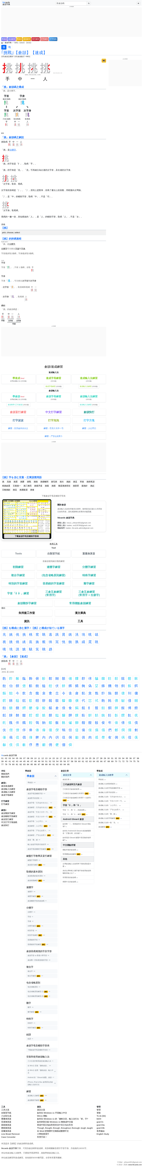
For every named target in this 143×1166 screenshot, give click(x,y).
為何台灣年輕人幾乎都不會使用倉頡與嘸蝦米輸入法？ (77, 872)
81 (17, 764)
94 (65, 764)
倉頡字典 (8, 43)
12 (42, 758)
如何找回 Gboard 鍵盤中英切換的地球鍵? (77, 839)
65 (98, 761)
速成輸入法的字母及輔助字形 (110, 788)
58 (72, 761)
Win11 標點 (42, 1116)
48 (35, 761)
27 (97, 758)
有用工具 (54, 544)
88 (43, 764)
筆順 (99, 1113)
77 (2, 764)
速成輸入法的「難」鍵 (107, 814)
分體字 (13, 150)
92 (57, 764)
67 (105, 761)
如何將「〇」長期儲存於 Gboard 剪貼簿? (77, 825)
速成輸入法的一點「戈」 (108, 822)
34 (123, 758)
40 (6, 761)
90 (50, 764)
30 (108, 758)
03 (10, 758)
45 (24, 761)
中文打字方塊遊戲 (9, 822)
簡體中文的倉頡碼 (70, 882)
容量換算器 (6, 1131)
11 (39, 758)
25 (90, 758)
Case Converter (8, 1137)
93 (61, 764)
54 (57, 761)
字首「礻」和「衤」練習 (75, 814)
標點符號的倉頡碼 (70, 850)
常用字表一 (42, 1137)
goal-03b (101, 1128)
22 (79, 758)
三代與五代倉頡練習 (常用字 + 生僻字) (77, 799)
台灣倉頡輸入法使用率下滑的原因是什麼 (77, 865)
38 (138, 758)
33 (119, 758)
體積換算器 (6, 1128)
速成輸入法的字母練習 (110, 818)
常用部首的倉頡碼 (70, 877)
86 (35, 764)
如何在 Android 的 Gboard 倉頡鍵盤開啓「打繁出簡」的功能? (77, 832)
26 (94, 758)
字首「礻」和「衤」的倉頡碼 (74, 810)
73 (127, 761)
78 (6, 764)
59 (76, 761)
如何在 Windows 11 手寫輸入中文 (52, 1113)
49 (39, 761)
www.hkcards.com (135, 1165)
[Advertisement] (71, 22)
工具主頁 (5, 1110)
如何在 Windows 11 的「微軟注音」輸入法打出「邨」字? (62, 1119)
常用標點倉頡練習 (72, 854)
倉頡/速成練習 (53, 366)
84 (28, 764)
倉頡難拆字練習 (8, 813)
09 (32, 758)
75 (134, 761)
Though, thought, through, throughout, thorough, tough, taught (65, 1128)
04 (13, 758)
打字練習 (44, 39)
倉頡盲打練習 (7, 819)
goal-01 (100, 1122)
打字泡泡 (53, 39)
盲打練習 (35, 39)
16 (57, 758)
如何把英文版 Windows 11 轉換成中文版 (55, 1122)
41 (10, 761)
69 (112, 761)
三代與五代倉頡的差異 (72, 789)
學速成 (4, 39)
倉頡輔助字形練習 (9, 816)
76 (138, 761)
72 (123, 761)
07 (24, 758)
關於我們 (5, 777)
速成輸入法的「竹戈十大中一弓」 (112, 801)
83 (24, 764)
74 (130, 761)
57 (68, 761)
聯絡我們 (5, 774)
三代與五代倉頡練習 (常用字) (76, 793)
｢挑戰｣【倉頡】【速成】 (24, 52)
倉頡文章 (67, 775)
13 (46, 758)
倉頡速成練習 (7, 786)
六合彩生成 (6, 1116)
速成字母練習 (7, 795)
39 (2, 761)
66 (101, 761)
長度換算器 (6, 1122)
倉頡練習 (26, 39)
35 (127, 758)
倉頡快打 (5, 825)
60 (79, 761)
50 (43, 761)
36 (130, 758)
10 (35, 758)
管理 (99, 1110)
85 (32, 764)
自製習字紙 (6, 1113)
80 (13, 764)
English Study (103, 1134)
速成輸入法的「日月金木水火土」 (112, 797)
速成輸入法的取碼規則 (107, 784)
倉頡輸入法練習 (8, 789)
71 (120, 761)
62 (87, 761)
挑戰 (3, 56)
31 (112, 758)
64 (94, 761)
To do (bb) (101, 1116)
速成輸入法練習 (8, 792)
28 (101, 758)
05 (17, 758)
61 (83, 761)
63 (90, 761)
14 (50, 758)
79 (10, 764)
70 (116, 761)
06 (21, 758)
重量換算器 (6, 1119)
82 (21, 764)
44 (21, 761)
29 (105, 758)
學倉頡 (19, 39)
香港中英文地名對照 (46, 1125)
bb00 (99, 1119)
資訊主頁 (41, 1110)
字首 (17, 249)
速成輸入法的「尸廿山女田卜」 (111, 810)
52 (50, 761)
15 (53, 758)
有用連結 (101, 1131)
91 (54, 764)
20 (72, 758)
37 (134, 758)
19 (68, 758)
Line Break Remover (10, 1134)
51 (46, 761)
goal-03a (101, 1125)
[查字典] (89, 3)
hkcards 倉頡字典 (9, 1148)
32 (116, 758)
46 (28, 761)
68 (109, 761)
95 (68, 764)
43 (17, 761)
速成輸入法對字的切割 (107, 792)
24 (86, 758)
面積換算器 (6, 1125)
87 (39, 764)
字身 (23, 249)
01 (2, 758)
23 (83, 758)
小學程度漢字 (43, 1134)
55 (61, 761)
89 (46, 764)
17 (61, 758)
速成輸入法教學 (106, 775)
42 (13, 761)
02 (6, 758)
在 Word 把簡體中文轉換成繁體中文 (53, 1131)
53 (54, 761)
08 (28, 758)
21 (75, 758)
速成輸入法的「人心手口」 (109, 805)
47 (32, 761)
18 (64, 758)
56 (65, 761)
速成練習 (11, 39)
